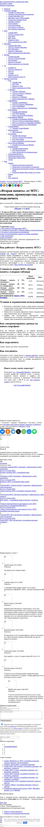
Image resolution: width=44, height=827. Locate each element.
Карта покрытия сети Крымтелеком (24, 152)
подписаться (12, 726)
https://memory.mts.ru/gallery (23, 265)
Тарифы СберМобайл (19, 102)
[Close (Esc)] (1, 824)
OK (25, 822)
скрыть (12, 226)
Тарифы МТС (13, 33)
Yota (9, 80)
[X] (10, 185)
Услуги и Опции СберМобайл (22, 104)
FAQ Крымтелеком (19, 150)
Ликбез (10, 163)
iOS (42, 252)
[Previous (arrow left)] (1, 826)
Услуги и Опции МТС (16, 34)
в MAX (27, 208)
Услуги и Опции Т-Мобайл (21, 93)
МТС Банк (12, 38)
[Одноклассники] (4, 185)
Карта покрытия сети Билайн (18, 64)
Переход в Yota (17, 86)
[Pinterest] (18, 185)
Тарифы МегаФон (14, 45)
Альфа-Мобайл (13, 126)
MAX (28, 426)
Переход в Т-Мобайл (19, 97)
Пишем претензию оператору (22, 165)
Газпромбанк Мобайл (15, 117)
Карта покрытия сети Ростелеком (24, 141)
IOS (9, 176)
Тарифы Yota (16, 82)
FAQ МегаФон (13, 49)
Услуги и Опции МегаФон (17, 47)
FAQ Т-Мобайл (17, 95)
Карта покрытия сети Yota (21, 88)
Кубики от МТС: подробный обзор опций (14, 482)
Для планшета (13, 23)
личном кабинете (31, 355)
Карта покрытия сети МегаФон (19, 53)
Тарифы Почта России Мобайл (23, 145)
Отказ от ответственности (13, 811)
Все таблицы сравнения (16, 29)
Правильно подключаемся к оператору (25, 167)
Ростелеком (12, 134)
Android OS (4, 253)
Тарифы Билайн (13, 56)
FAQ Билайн (12, 60)
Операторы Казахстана (16, 156)
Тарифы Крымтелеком (20, 148)
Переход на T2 (13, 75)
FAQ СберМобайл (18, 106)
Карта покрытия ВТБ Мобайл (22, 115)
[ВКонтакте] (1, 185)
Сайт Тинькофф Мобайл (22, 385)
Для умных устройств (15, 27)
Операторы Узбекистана (16, 158)
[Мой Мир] (15, 185)
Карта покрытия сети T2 (16, 77)
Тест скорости (13, 178)
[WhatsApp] (12, 185)
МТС (6, 31)
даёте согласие (18, 728)
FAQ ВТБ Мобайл (18, 113)
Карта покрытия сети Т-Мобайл (23, 99)
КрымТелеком (13, 147)
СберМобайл (12, 101)
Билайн (6, 55)
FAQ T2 (11, 71)
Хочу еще (3, 802)
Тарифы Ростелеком (19, 136)
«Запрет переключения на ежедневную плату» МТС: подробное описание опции (18, 510)
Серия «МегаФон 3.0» (16, 16)
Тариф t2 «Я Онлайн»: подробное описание (19, 764)
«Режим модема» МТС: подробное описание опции (18, 491)
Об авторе (3, 463)
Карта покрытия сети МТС (17, 42)
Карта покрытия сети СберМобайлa (24, 108)
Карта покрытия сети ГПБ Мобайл (24, 125)
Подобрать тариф (6, 3)
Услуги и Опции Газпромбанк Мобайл (25, 121)
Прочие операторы (10, 79)
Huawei (13, 253)
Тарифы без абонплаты (16, 12)
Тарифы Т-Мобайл (18, 91)
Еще (5, 161)
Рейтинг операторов (7, 5)
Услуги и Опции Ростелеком (22, 137)
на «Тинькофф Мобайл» (22, 372)
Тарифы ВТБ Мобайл (19, 112)
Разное (10, 174)
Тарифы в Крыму (14, 22)
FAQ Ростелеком (18, 139)
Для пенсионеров (14, 25)
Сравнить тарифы (10, 11)
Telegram (22, 426)
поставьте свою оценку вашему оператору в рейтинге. (22, 424)
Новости (7, 9)
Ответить (7, 567)
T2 (5, 66)
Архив (10, 159)
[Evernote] (21, 185)
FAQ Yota (15, 84)
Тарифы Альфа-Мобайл (20, 128)
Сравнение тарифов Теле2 (17, 20)
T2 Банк (11, 73)
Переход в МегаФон (15, 51)
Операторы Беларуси (15, 154)
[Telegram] (7, 185)
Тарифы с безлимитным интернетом (21, 14)
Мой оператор (13, 130)
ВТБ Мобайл (12, 110)
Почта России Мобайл (16, 143)
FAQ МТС (11, 36)
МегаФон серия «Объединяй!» (19, 18)
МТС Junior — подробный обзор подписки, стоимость (19, 500)
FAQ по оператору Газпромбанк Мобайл (26, 123)
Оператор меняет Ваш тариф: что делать (26, 172)
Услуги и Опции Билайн (16, 58)
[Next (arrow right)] (3, 826)
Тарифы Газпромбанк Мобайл (22, 119)
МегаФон (7, 44)
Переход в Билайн (14, 62)
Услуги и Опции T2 (15, 69)
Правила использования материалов (16, 813)
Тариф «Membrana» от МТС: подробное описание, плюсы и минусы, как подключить (21, 762)
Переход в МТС (13, 40)
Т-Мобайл (11, 90)
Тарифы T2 (12, 68)
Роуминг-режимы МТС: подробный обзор (14, 472)
